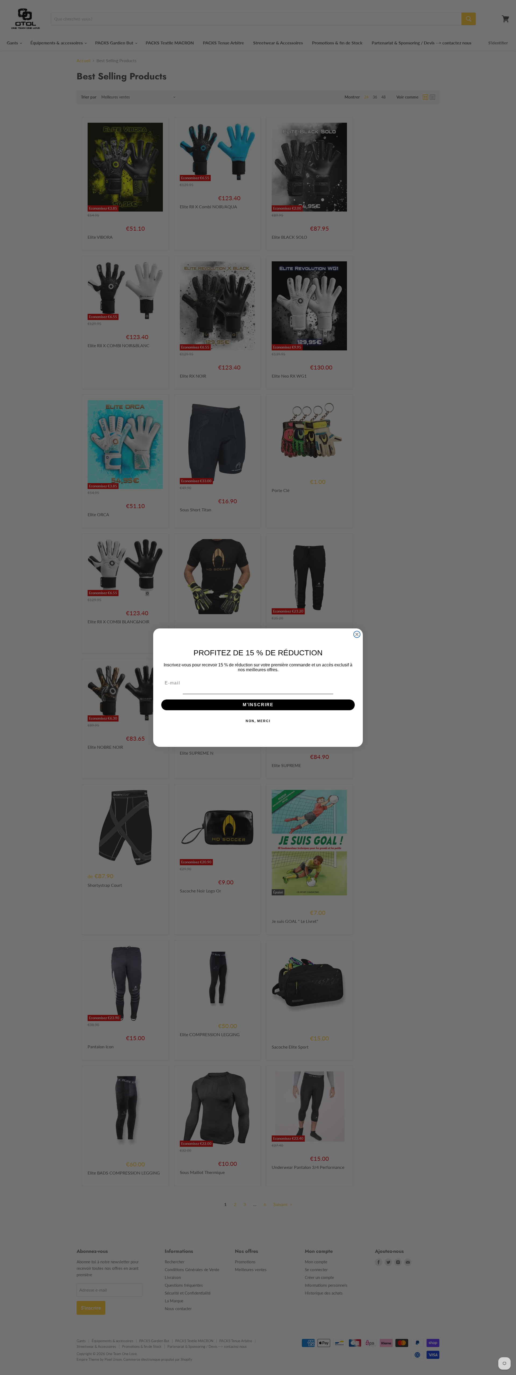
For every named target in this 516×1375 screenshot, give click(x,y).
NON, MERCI (258, 721)
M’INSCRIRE (258, 704)
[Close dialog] (357, 634)
